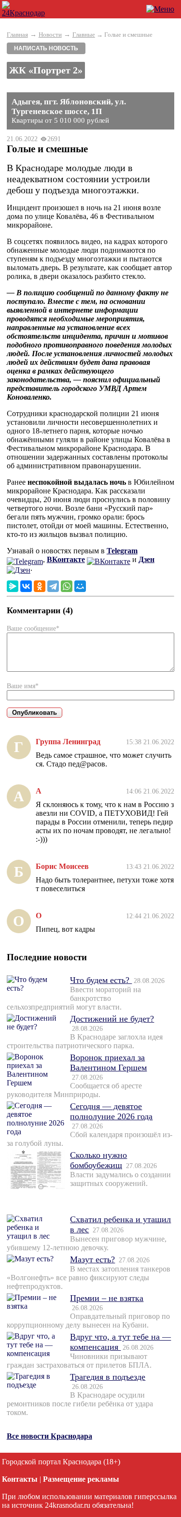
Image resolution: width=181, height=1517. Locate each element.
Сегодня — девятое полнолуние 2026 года (111, 1111)
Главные (83, 34)
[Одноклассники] (39, 586)
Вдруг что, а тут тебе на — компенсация (120, 1342)
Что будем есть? (101, 980)
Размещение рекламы (81, 1479)
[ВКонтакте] (26, 586)
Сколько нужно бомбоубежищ (98, 1160)
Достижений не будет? (112, 1019)
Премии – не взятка (106, 1298)
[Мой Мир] (80, 586)
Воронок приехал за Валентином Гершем (108, 1062)
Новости (50, 34)
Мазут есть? (92, 1259)
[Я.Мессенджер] (12, 586)
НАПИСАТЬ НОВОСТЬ (46, 48)
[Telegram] (53, 586)
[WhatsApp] (66, 586)
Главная (17, 34)
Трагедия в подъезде (107, 1377)
